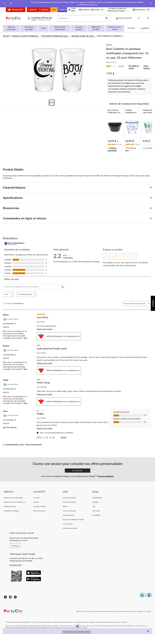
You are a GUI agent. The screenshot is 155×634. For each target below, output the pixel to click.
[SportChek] (44, 9)
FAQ (93, 506)
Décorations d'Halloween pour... (55, 36)
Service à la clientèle (69, 502)
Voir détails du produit (133, 67)
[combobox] (138, 303)
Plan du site (96, 511)
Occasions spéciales (79, 28)
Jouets (43, 28)
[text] (115, 144)
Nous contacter (68, 524)
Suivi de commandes (69, 511)
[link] (115, 66)
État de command (125, 18)
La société (36, 497)
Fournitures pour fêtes (29, 28)
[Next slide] (151, 3)
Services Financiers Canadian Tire (14, 502)
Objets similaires (146, 67)
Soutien (97, 10)
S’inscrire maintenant (105, 476)
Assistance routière (10, 506)
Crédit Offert (73, 10)
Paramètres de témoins (70, 528)
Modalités (95, 502)
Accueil (6, 36)
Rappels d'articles (68, 515)
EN (148, 10)
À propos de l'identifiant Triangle (73, 519)
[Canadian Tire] (33, 9)
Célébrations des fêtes (96, 28)
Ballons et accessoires (11, 28)
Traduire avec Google (44, 329)
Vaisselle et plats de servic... (83, 36)
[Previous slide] (4, 3)
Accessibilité (96, 515)
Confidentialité (97, 497)
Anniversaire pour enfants (114, 28)
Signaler (63, 437)
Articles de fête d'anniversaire (60, 28)
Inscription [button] (86, 10)
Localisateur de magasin (11, 511)
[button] (106, 18)
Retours (65, 506)
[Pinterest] (10, 597)
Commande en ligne (69, 497)
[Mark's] (54, 9)
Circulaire (131, 28)
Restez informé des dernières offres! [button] (76, 632)
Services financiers (39, 511)
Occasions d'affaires (39, 506)
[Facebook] (5, 597)
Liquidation (145, 28)
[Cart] (148, 18)
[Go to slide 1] (52, 103)
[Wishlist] (139, 18)
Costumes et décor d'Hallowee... (25, 36)
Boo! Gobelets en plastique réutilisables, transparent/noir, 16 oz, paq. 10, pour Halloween (127, 53)
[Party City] (62, 9)
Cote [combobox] (6, 294)
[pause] (11, 3)
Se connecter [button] (140, 10)
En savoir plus (15, 565)
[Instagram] (15, 597)
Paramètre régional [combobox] (25, 294)
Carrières (36, 502)
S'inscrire (15, 546)
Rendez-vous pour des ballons (13, 497)
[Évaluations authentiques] (14, 243)
